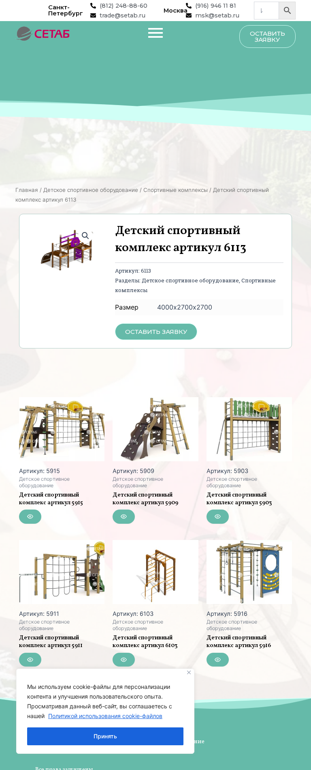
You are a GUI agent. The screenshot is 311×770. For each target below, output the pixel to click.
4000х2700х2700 (184, 307)
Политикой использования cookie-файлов (105, 715)
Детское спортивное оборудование (90, 190)
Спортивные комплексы (175, 190)
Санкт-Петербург (65, 10)
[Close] (189, 672)
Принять (105, 736)
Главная (26, 190)
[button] (85, 235)
